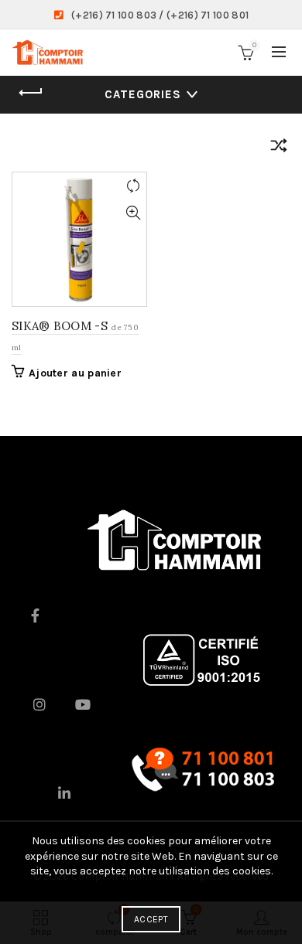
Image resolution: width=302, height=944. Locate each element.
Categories (143, 94)
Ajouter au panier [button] (75, 373)
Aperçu (132, 213)
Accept (151, 919)
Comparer (132, 185)
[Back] (31, 92)
